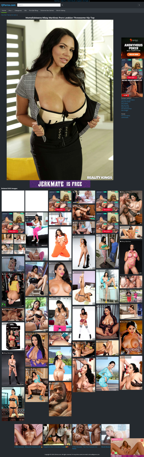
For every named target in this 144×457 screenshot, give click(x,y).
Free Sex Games (125, 115)
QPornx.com (8, 5)
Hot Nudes (86, 1)
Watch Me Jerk (71, 1)
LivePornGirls (124, 117)
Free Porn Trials (5, 15)
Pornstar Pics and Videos (128, 100)
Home (4, 10)
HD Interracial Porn (126, 108)
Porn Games (124, 103)
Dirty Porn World (125, 101)
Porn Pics (57, 1)
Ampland (79, 1)
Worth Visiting (60, 10)
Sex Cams (13, 15)
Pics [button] (10, 10)
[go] (62, 5)
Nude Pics (63, 1)
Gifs (25, 10)
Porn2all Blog (33, 10)
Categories (18, 10)
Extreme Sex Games (47, 10)
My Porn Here (125, 105)
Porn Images (124, 110)
